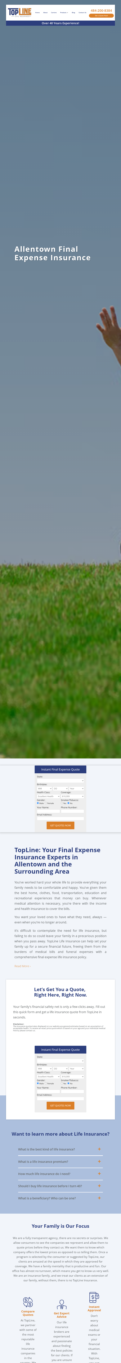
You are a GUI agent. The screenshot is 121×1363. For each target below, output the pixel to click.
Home (37, 13)
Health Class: (43, 792)
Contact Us (82, 13)
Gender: (41, 800)
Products (63, 13)
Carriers (54, 13)
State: (40, 777)
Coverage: (66, 792)
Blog (73, 13)
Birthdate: (42, 784)
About (45, 13)
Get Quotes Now (60, 825)
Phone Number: (69, 807)
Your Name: (43, 807)
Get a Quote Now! (101, 16)
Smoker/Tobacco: (70, 800)
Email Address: (44, 815)
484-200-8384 (101, 10)
